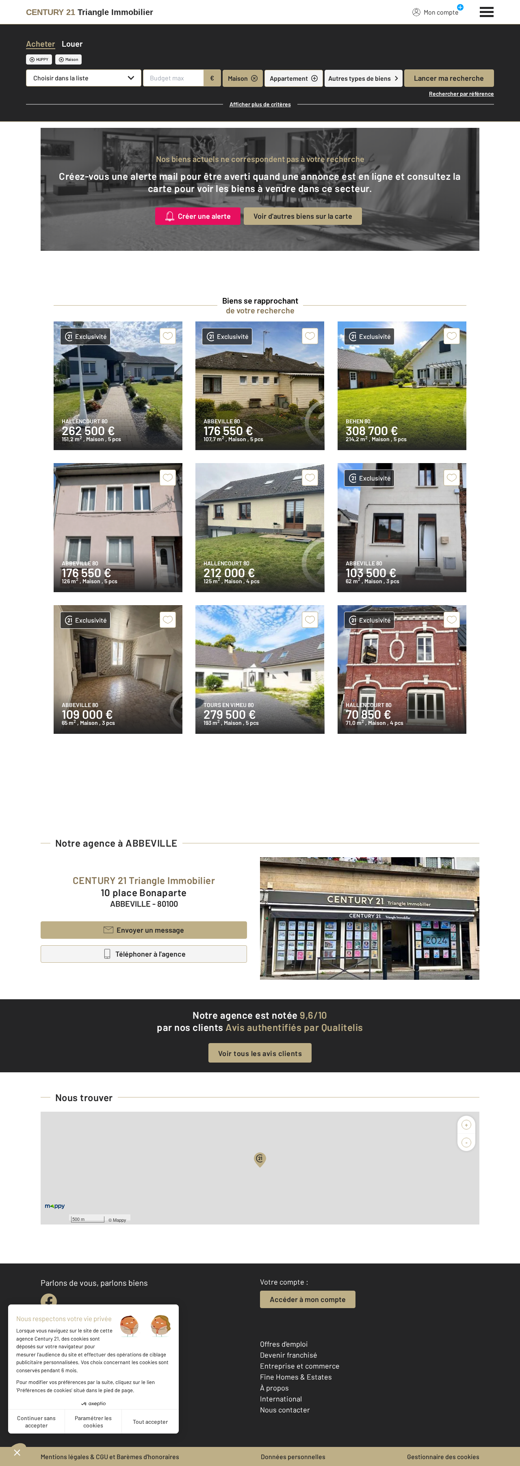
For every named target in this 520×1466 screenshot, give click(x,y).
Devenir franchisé (288, 1354)
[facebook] (49, 1302)
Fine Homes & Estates (296, 1376)
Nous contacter (285, 1409)
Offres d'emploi (284, 1343)
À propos (274, 1387)
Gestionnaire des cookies (443, 1456)
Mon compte (441, 12)
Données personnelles (293, 1456)
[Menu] (487, 11)
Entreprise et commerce (300, 1365)
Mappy (119, 1219)
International (281, 1398)
